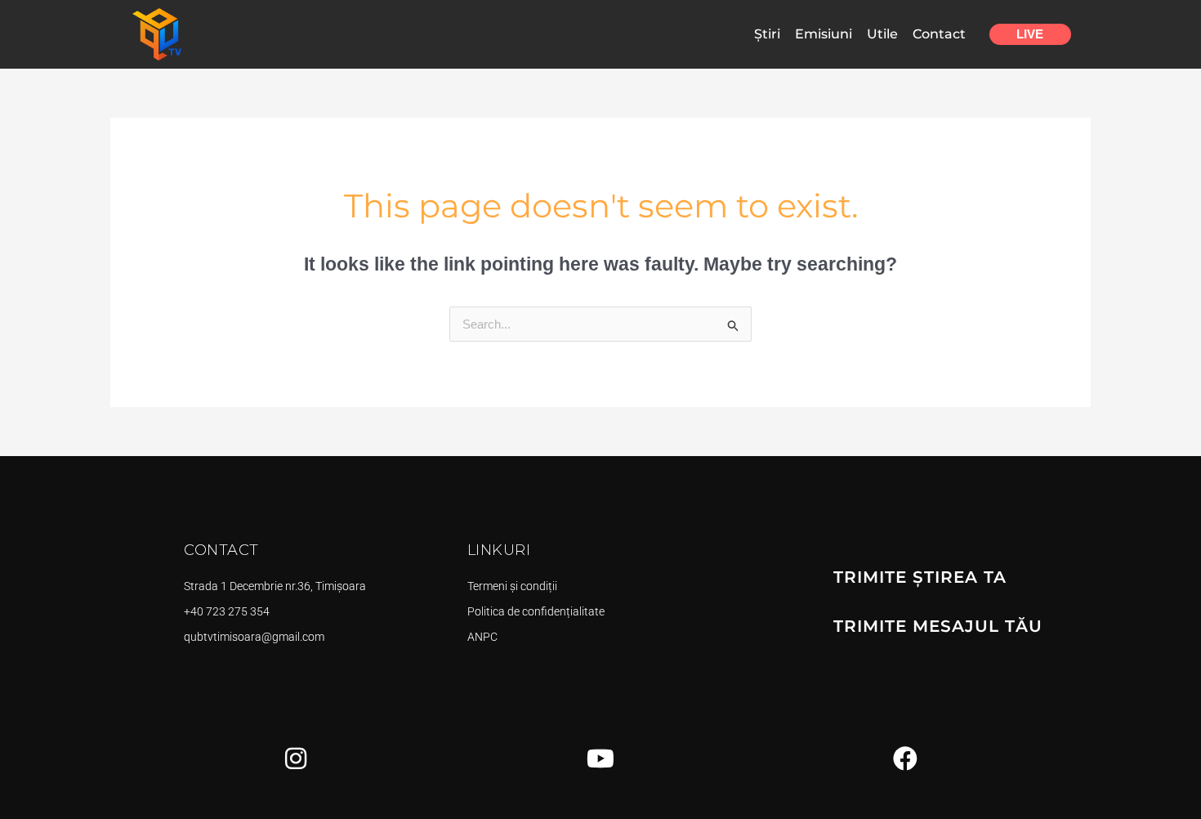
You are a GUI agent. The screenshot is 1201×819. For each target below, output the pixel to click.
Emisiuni (823, 34)
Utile (882, 34)
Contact (939, 34)
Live (1029, 34)
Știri (767, 34)
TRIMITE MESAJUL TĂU (938, 626)
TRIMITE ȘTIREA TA (920, 577)
